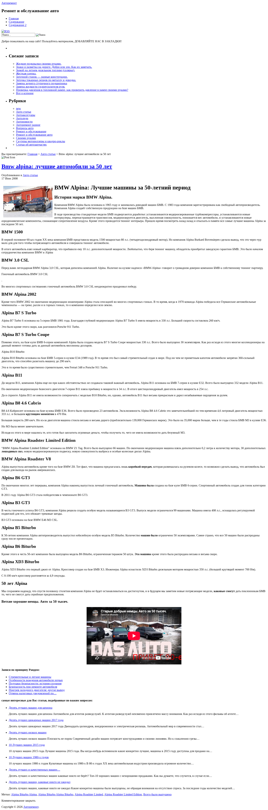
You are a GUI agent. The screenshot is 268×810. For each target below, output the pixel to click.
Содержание (16, 21)
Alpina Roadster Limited (89, 794)
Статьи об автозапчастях (31, 144)
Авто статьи (23, 111)
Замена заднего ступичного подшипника (41, 83)
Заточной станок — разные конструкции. (42, 76)
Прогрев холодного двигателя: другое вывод (37, 690)
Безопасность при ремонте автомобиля (33, 686)
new (18, 108)
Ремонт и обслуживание (31, 131)
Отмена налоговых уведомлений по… (33, 693)
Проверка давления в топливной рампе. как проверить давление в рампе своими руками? (72, 89)
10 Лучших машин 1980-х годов (29, 757)
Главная (14, 18)
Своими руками (26, 138)
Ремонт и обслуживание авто (34, 134)
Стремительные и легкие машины (30, 676)
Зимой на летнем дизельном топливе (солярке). (45, 70)
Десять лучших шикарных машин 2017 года (36, 720)
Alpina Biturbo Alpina (24, 794)
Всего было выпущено (157, 794)
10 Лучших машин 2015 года (27, 744)
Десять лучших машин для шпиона (30, 707)
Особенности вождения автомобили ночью (36, 680)
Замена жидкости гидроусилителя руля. (40, 86)
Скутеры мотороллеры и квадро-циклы (40, 141)
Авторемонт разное (28, 124)
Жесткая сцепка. (26, 73)
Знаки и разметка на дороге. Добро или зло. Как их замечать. (54, 67)
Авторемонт (9, 3)
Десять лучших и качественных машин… (34, 769)
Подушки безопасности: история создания (35, 683)
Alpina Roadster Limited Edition (123, 794)
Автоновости (24, 121)
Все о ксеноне (25, 93)
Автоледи (22, 118)
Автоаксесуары (25, 115)
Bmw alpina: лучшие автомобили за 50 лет (56, 166)
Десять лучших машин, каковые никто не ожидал (39, 782)
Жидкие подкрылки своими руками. (38, 63)
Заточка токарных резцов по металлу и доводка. (46, 80)
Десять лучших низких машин (27, 732)
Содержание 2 (17, 25)
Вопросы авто (25, 128)
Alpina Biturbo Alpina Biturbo (55, 794)
